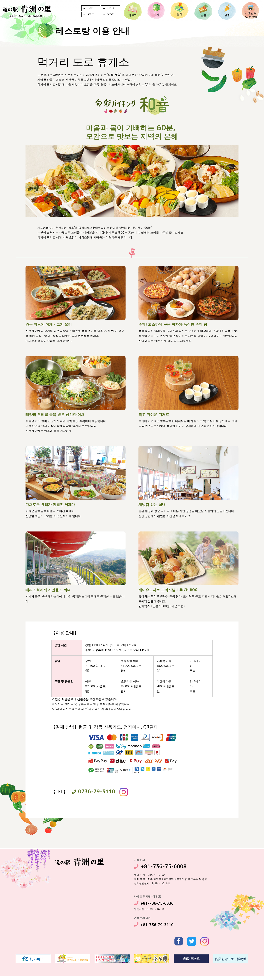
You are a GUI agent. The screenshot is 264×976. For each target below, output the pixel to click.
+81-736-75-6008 (163, 866)
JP (90, 8)
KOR (110, 14)
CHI (91, 14)
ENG (110, 8)
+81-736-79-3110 (156, 924)
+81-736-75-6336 (156, 903)
